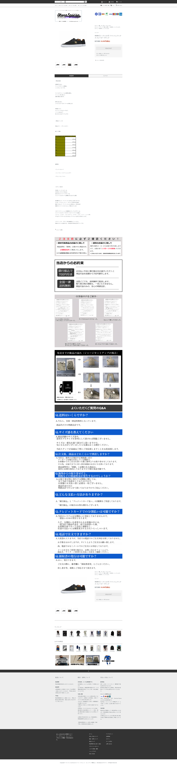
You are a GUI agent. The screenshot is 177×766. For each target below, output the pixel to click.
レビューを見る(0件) (100, 60)
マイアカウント (109, 733)
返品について (92, 741)
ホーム (56, 5)
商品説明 (71, 75)
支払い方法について (93, 736)
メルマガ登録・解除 (105, 5)
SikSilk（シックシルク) (115, 27)
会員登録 (112, 1)
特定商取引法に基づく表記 (95, 743)
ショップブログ (92, 751)
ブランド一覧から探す (104, 27)
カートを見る (109, 741)
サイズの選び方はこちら (102, 55)
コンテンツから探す (83, 5)
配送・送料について (93, 738)
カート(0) (120, 1)
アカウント (105, 1)
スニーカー (108, 25)
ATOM (93, 753)
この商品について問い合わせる (103, 53)
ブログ (113, 5)
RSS (90, 753)
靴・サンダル (102, 25)
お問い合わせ (119, 5)
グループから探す (73, 5)
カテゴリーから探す (63, 5)
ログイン (108, 738)
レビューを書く (59, 229)
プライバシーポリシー (94, 746)
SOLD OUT (108, 48)
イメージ (105, 75)
